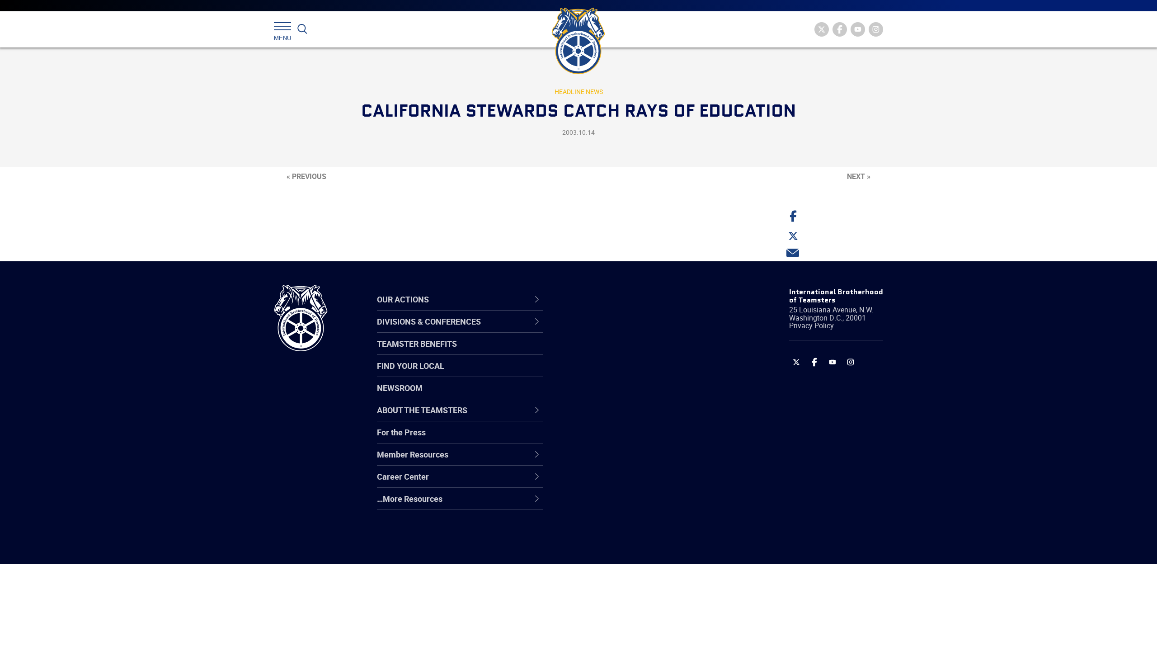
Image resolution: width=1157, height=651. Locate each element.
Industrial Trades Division (619, 547)
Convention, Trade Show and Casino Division (639, 438)
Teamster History (605, 374)
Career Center (605, 299)
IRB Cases (592, 439)
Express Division (603, 461)
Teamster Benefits (417, 343)
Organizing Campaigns (615, 330)
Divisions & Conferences (626, 299)
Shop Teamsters (604, 374)
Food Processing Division (619, 482)
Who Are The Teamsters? (620, 330)
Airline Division (600, 330)
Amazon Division (604, 352)
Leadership (594, 352)
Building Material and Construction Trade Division (636, 395)
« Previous (306, 176)
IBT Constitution (603, 417)
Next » (858, 176)
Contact (588, 330)
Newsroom (400, 387)
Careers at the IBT (607, 352)
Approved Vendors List (615, 417)
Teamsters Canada (609, 396)
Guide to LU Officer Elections (625, 439)
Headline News (579, 91)
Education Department (614, 352)
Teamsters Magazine (612, 352)
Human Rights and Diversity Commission (624, 525)
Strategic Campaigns (612, 352)
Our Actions (600, 299)
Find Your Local (410, 365)
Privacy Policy (811, 325)
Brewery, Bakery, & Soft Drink (626, 374)
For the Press (401, 432)
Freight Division (602, 504)
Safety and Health (606, 374)
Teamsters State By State (620, 330)
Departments (598, 396)
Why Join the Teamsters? (620, 330)
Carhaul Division (603, 417)
